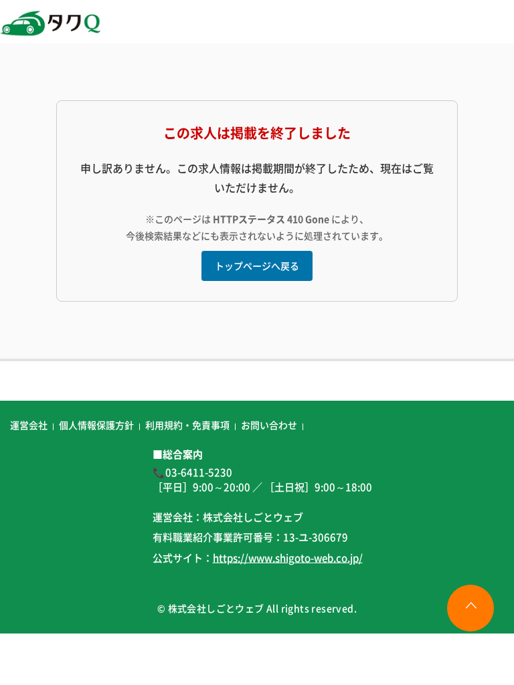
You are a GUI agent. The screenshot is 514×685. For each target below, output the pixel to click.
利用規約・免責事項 (187, 424)
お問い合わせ (269, 424)
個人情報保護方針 (96, 424)
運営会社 (29, 424)
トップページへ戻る (257, 265)
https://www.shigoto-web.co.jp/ (288, 558)
